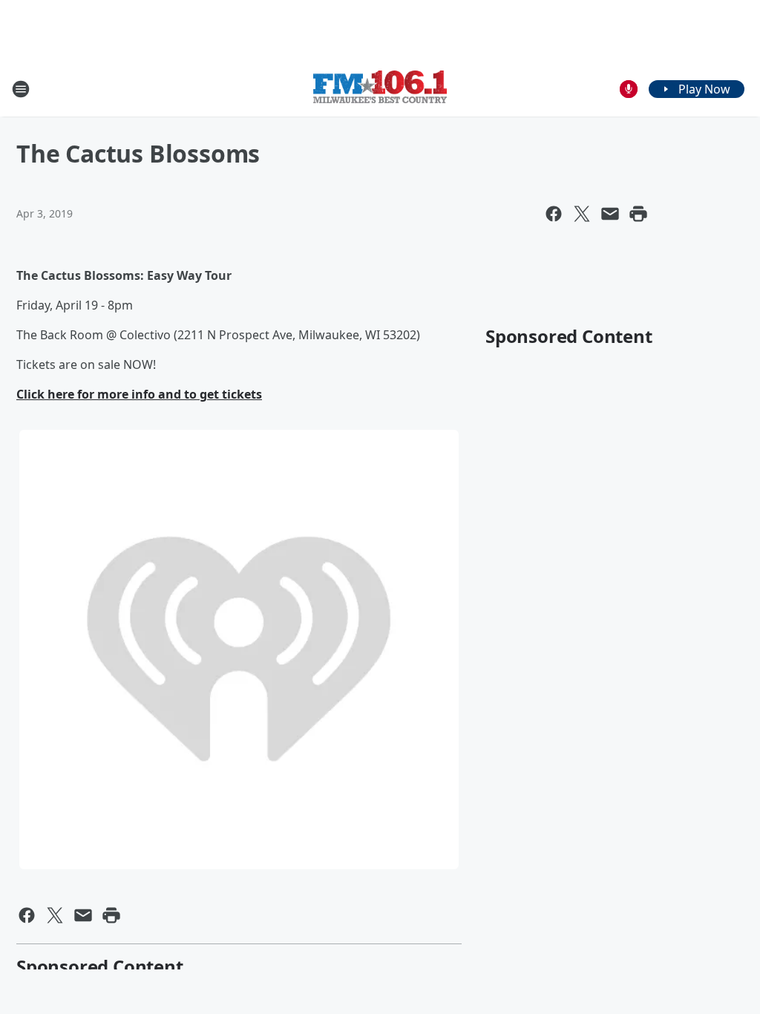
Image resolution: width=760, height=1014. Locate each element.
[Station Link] (380, 89)
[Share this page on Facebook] (553, 213)
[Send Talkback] (629, 89)
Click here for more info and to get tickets (139, 394)
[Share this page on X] (581, 213)
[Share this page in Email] (610, 213)
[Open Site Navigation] (21, 89)
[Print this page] (638, 213)
